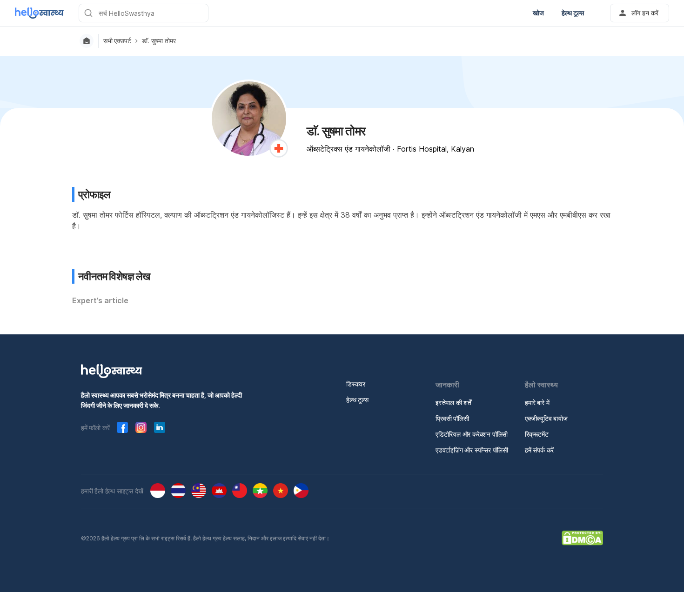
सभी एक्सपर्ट (117, 41)
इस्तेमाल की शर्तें (453, 402)
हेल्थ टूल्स (357, 400)
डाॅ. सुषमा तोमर (158, 41)
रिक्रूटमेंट (537, 434)
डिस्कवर (355, 384)
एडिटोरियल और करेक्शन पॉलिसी (472, 434)
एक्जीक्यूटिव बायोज (546, 418)
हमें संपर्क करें (539, 450)
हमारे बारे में (537, 402)
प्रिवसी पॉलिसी (452, 418)
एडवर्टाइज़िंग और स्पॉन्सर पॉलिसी (472, 450)
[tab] (100, 301)
